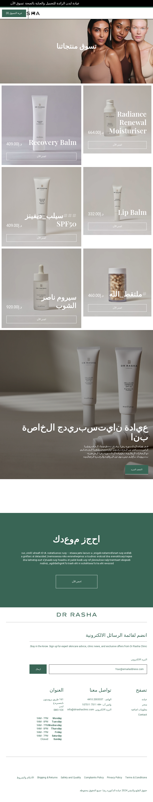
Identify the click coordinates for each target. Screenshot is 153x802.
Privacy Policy (114, 777)
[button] (33, 13)
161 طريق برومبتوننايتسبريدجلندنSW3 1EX (53, 704)
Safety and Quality (71, 777)
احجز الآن (76, 581)
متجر (144, 704)
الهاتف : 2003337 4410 (99, 699)
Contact (142, 714)
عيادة (144, 699)
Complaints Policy (94, 777)
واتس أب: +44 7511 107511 (96, 704)
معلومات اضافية (139, 709)
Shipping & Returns (47, 777)
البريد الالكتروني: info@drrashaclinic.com (89, 709)
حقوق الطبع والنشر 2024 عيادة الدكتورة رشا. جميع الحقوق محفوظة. (113, 790)
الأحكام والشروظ (25, 777)
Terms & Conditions (136, 777)
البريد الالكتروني (139, 659)
